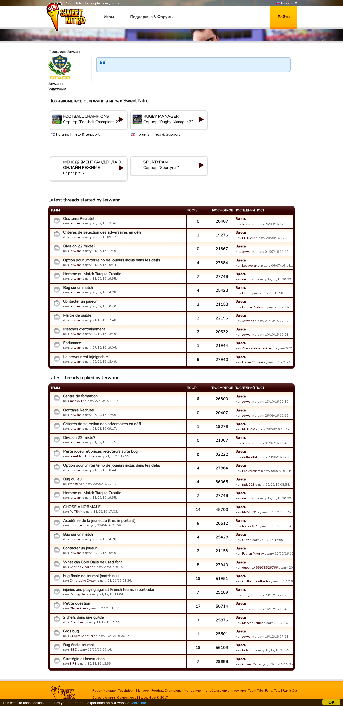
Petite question (76, 603)
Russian (286, 3)
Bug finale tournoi (78, 645)
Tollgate (248, 595)
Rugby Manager (104, 690)
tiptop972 (249, 526)
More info (138, 702)
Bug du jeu (72, 479)
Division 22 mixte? (79, 246)
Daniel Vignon (252, 362)
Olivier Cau (78, 608)
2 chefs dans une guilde (83, 617)
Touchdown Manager (133, 690)
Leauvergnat (251, 265)
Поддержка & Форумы (151, 17)
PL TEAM (248, 238)
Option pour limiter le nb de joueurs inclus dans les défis (111, 260)
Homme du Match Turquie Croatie (92, 274)
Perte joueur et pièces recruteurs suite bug (100, 451)
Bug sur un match (78, 287)
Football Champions (166, 690)
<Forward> (78, 525)
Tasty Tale (255, 690)
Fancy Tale (272, 690)
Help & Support (86, 134)
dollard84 (249, 457)
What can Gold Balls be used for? (92, 562)
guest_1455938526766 (260, 567)
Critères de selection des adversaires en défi (102, 232)
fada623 (76, 484)
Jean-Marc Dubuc (82, 456)
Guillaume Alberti (255, 581)
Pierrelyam (78, 622)
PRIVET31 (249, 512)
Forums (62, 134)
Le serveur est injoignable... (86, 357)
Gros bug (71, 631)
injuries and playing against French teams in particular (108, 589)
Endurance (72, 343)
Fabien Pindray (253, 307)
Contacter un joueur (80, 301)
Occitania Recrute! (78, 218)
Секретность (126, 697)
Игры (109, 17)
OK (331, 702)
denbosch (249, 279)
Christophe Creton (83, 580)
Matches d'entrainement (84, 329)
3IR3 (73, 663)
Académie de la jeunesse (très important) (99, 520)
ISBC (73, 649)
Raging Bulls (79, 594)
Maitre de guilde (77, 315)
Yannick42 (77, 401)
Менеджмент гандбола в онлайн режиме (215, 690)
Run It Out (290, 690)
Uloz (245, 293)
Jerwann (55, 83)
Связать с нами (103, 697)
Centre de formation (80, 396)
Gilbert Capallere (82, 636)
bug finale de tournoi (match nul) (91, 576)
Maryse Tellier (252, 623)
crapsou (248, 609)
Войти (284, 17)
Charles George (81, 567)
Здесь (241, 218)
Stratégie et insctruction (84, 659)
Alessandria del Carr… (258, 348)
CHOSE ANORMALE (82, 507)
